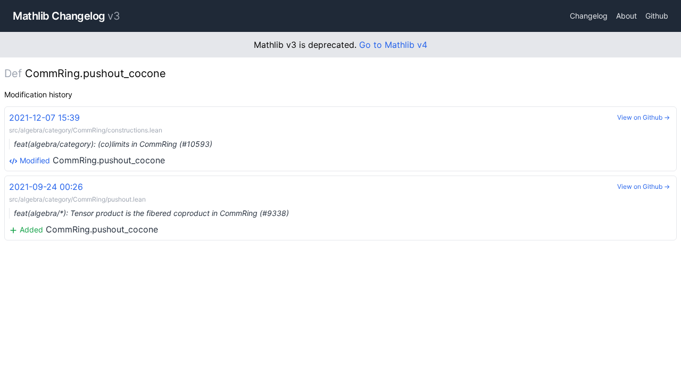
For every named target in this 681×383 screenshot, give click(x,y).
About (626, 15)
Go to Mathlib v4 (393, 44)
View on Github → (643, 117)
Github (656, 15)
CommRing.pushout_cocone (110, 138)
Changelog (589, 15)
